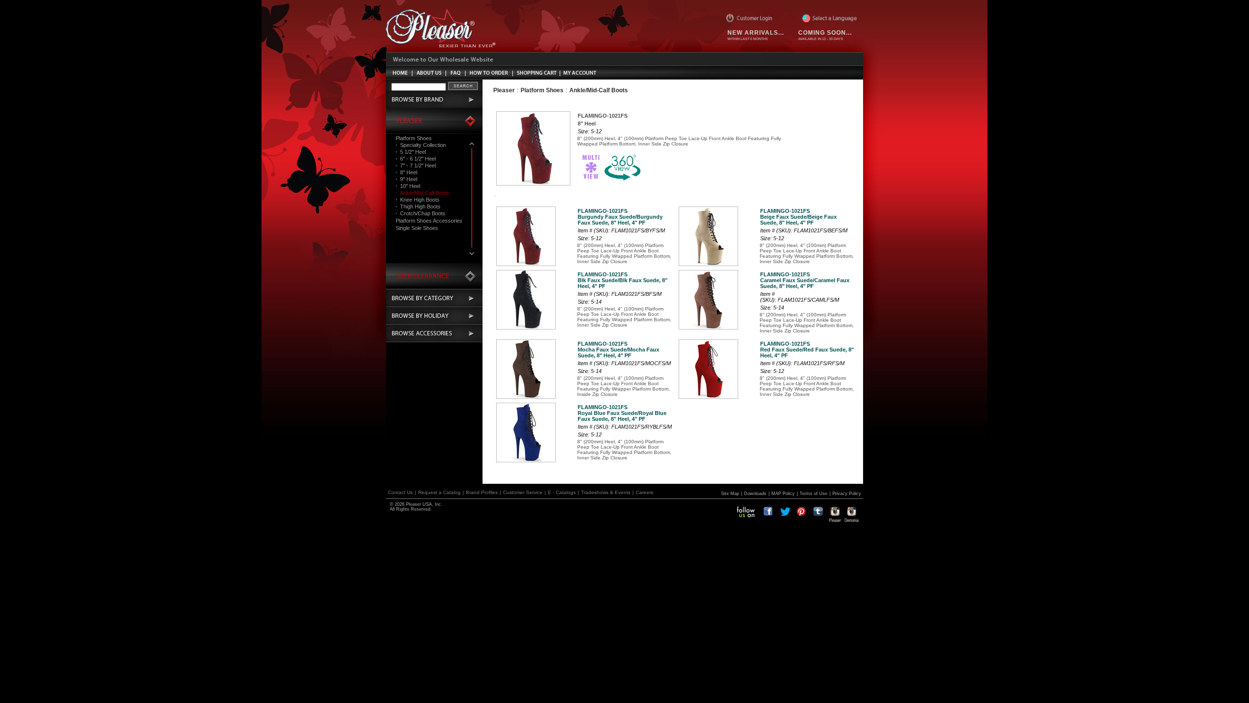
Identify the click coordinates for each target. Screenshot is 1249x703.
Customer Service (523, 492)
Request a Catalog (439, 492)
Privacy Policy (846, 493)
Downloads (755, 493)
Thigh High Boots (418, 206)
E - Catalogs (562, 492)
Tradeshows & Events (605, 492)
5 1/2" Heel (411, 152)
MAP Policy (783, 493)
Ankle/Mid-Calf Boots (422, 193)
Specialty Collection (421, 145)
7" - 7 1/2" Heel (416, 165)
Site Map (730, 493)
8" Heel (406, 172)
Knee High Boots (418, 200)
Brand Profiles (482, 492)
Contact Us (400, 492)
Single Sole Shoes (417, 228)
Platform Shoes (414, 138)
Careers (644, 492)
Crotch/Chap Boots (420, 213)
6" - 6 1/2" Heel (416, 159)
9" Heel (406, 179)
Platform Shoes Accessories (429, 221)
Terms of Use (813, 493)
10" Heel (408, 186)
